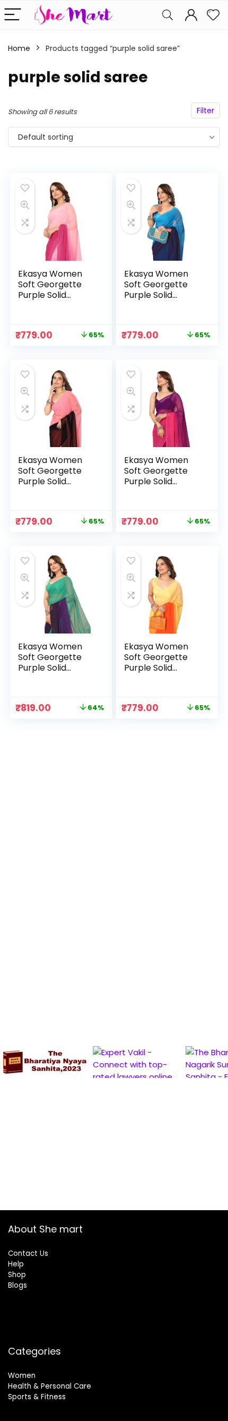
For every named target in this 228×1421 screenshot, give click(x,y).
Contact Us (28, 1253)
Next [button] (215, 1115)
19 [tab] (7, 1186)
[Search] (167, 15)
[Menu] (12, 15)
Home (19, 48)
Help (16, 1264)
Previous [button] (13, 1115)
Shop (17, 1275)
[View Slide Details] (105, 1062)
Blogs (17, 1285)
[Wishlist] (213, 15)
